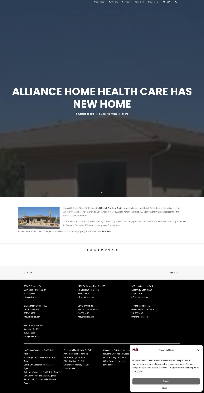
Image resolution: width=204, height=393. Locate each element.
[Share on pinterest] (98, 249)
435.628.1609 (83, 293)
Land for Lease (110, 365)
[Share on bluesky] (109, 249)
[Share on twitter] (91, 249)
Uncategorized (109, 114)
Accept (166, 381)
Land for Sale (69, 368)
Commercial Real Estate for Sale (78, 350)
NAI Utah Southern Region (111, 208)
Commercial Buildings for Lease (117, 350)
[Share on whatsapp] (105, 249)
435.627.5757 (137, 293)
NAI (126, 114)
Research (139, 2)
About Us (167, 2)
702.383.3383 (29, 293)
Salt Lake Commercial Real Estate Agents (42, 372)
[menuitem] (99, 2)
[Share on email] (116, 249)
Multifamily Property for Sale (77, 365)
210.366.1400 (83, 313)
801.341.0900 (29, 313)
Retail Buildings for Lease (114, 357)
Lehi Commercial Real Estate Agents (40, 376)
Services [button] (126, 2)
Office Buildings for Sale (74, 361)
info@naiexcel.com (32, 297)
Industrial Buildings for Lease (116, 354)
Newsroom (153, 2)
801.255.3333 (29, 333)
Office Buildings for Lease (114, 361)
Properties (99, 2)
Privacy (164, 388)
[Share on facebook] (87, 249)
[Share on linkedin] (102, 249)
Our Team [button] (113, 2)
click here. (106, 231)
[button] (198, 350)
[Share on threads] (94, 249)
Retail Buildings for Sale (74, 357)
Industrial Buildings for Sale (76, 354)
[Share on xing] (112, 249)
